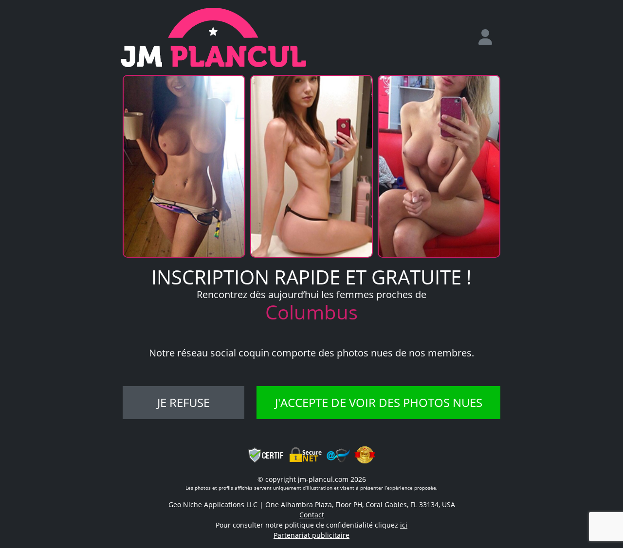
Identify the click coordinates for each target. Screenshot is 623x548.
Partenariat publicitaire (311, 535)
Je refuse (183, 402)
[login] (489, 37)
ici (403, 525)
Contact (311, 514)
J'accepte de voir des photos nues (378, 402)
